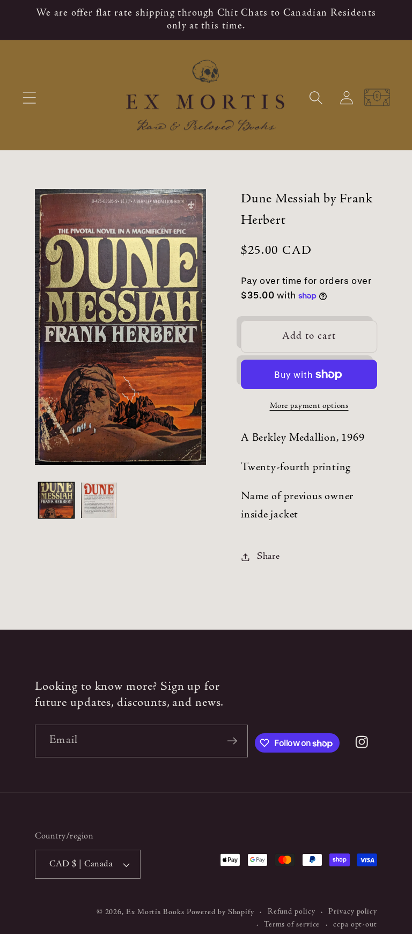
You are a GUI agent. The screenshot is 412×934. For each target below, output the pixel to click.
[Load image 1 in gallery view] (56, 500)
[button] (29, 97)
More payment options (309, 406)
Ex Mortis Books (155, 912)
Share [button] (268, 556)
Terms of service (292, 925)
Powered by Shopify (220, 912)
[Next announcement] (388, 20)
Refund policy (291, 912)
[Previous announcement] (23, 20)
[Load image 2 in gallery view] (98, 500)
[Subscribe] (232, 741)
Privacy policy (352, 912)
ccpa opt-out (355, 925)
